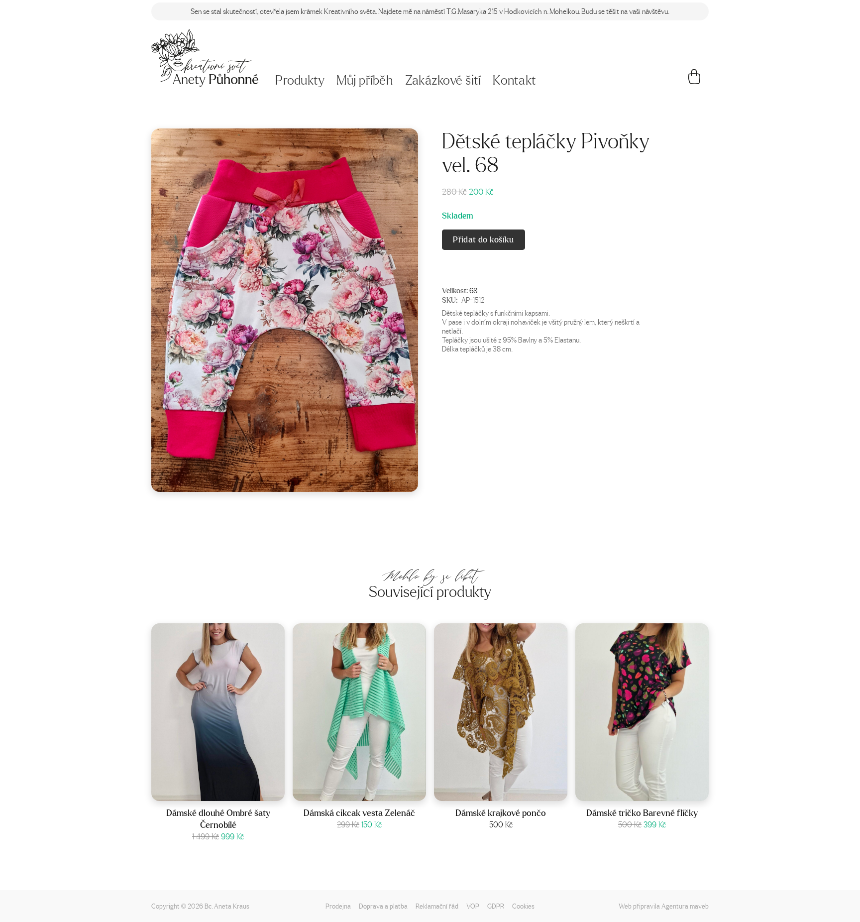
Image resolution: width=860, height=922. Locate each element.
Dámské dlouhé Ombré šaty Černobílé (218, 818)
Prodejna (338, 906)
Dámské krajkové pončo (500, 812)
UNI (372, 791)
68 (473, 290)
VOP (472, 906)
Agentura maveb (685, 906)
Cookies (523, 906)
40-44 (655, 791)
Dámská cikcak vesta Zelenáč (359, 812)
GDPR (495, 906)
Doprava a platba (383, 906)
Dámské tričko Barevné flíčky (642, 812)
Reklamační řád (437, 906)
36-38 (231, 791)
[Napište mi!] (204, 58)
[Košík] (694, 80)
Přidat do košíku (483, 239)
